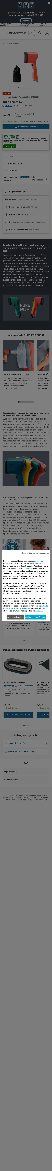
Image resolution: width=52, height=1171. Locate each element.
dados (28, 568)
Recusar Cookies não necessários (35, 553)
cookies (39, 611)
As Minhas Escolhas (15, 617)
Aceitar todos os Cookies (35, 617)
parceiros (38, 561)
